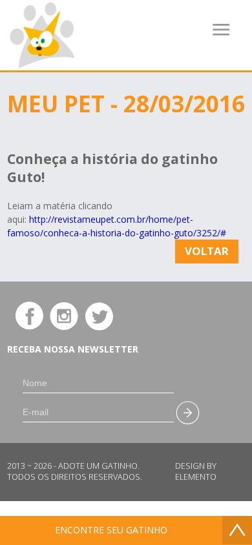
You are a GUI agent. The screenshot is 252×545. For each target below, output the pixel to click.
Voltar (207, 250)
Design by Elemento (195, 471)
